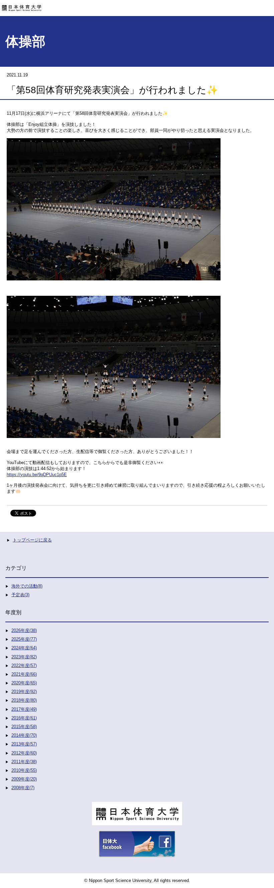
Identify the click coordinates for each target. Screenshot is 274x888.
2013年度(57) (24, 743)
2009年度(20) (24, 779)
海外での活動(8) (26, 586)
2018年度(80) (24, 700)
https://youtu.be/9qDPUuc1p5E (37, 474)
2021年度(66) (24, 674)
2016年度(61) (24, 717)
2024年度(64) (24, 647)
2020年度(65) (24, 682)
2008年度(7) (22, 787)
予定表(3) (20, 594)
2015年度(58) (24, 726)
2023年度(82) (24, 656)
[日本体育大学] (137, 6)
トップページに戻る (32, 539)
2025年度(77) (24, 639)
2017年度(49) (24, 709)
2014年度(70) (24, 735)
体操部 (25, 41)
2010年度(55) (24, 770)
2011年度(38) (24, 761)
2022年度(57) (24, 665)
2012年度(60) (24, 752)
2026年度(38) (24, 630)
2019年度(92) (24, 691)
